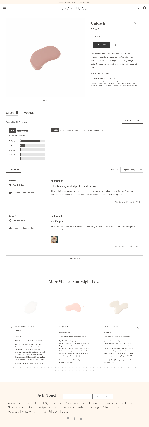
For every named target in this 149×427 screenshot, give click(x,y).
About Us (14, 403)
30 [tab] (111, 367)
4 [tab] (20, 367)
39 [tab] (55, 371)
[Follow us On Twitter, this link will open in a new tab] (81, 418)
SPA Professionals (72, 407)
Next (138, 328)
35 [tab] (128, 367)
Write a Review (132, 120)
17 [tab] (66, 367)
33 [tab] (121, 367)
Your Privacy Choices (55, 411)
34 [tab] (125, 367)
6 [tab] (27, 367)
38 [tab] (139, 367)
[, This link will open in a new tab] (16, 122)
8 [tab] (34, 367)
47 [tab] (83, 371)
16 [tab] (62, 367)
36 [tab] (132, 367)
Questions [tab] (29, 112)
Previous (11, 328)
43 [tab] (69, 371)
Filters (15, 169)
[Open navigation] (4, 8)
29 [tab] (108, 367)
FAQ (45, 403)
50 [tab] (94, 371)
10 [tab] (41, 367)
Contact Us (31, 403)
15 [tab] (59, 367)
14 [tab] (55, 367)
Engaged (64, 326)
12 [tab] (48, 367)
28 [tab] (104, 367)
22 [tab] (83, 367)
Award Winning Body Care (82, 403)
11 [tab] (45, 367)
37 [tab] (135, 367)
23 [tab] (87, 367)
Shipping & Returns (100, 407)
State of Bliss (111, 326)
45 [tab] (76, 371)
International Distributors (118, 403)
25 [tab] (94, 367)
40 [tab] (59, 371)
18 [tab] (69, 367)
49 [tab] (90, 371)
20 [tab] (76, 367)
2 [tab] (13, 367)
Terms (57, 403)
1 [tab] (10, 367)
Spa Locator (15, 407)
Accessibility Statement (22, 411)
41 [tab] (62, 371)
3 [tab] (17, 367)
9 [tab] (38, 367)
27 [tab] (101, 367)
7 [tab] (31, 367)
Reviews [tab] (11, 112)
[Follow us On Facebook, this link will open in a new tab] (74, 418)
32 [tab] (118, 367)
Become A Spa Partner (42, 407)
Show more (73, 258)
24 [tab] (90, 367)
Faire (119, 407)
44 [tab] (73, 371)
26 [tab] (97, 367)
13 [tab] (52, 367)
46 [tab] (80, 371)
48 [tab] (87, 371)
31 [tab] (114, 367)
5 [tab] (24, 367)
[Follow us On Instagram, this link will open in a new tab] (68, 418)
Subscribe (103, 396)
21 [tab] (80, 367)
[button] (144, 8)
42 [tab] (66, 371)
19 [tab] (73, 367)
